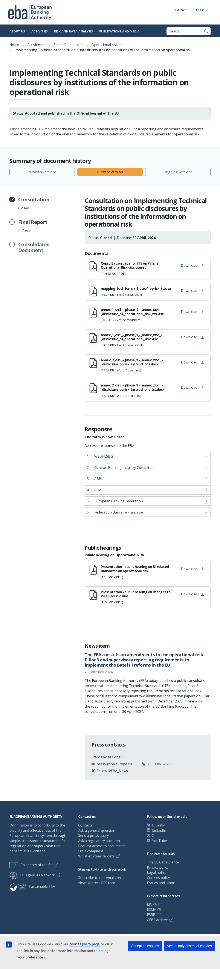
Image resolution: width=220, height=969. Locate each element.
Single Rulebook (66, 44)
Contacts (85, 825)
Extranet (181, 10)
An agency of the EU (36, 864)
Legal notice (157, 872)
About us (17, 31)
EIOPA (152, 904)
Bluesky (158, 825)
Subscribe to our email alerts (101, 877)
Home (14, 44)
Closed (33, 203)
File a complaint (90, 851)
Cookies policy (158, 877)
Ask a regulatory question (99, 840)
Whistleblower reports (96, 856)
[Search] (206, 31)
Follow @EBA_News (112, 770)
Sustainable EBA (42, 886)
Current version (110, 172)
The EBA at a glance (163, 862)
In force (32, 226)
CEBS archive (157, 919)
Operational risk (105, 44)
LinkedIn (159, 830)
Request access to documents (101, 845)
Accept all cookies (145, 946)
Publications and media (119, 31)
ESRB (151, 914)
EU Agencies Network (37, 875)
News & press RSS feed (96, 882)
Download (189, 265)
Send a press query (93, 835)
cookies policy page (84, 944)
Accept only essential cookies (189, 946)
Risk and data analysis (73, 31)
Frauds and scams (161, 882)
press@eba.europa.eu (114, 764)
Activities (39, 31)
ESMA (151, 909)
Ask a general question (96, 830)
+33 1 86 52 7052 (160, 764)
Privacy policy (157, 867)
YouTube (159, 840)
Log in (200, 10)
